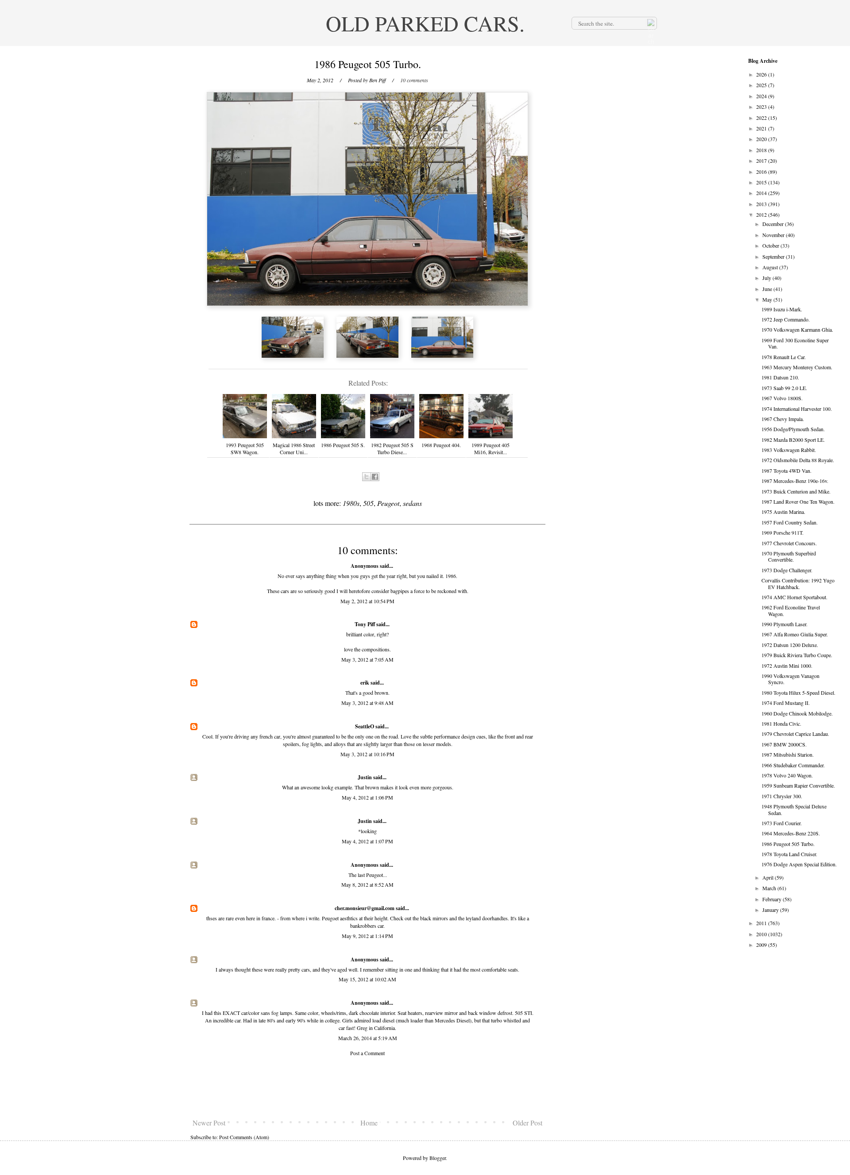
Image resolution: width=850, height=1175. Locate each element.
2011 (762, 922)
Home (369, 1122)
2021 (762, 128)
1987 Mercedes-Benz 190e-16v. (794, 480)
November (774, 234)
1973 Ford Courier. (781, 823)
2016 (762, 171)
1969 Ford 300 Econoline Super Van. (795, 343)
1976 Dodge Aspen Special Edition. (799, 864)
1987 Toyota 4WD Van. (786, 470)
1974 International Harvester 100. (796, 408)
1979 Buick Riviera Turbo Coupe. (796, 654)
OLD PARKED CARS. (425, 23)
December (773, 223)
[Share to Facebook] (375, 476)
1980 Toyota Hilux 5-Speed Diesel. (798, 692)
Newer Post (209, 1122)
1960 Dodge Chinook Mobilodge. (797, 713)
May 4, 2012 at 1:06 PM (367, 797)
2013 (762, 203)
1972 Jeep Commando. (785, 319)
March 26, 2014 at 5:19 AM (367, 1037)
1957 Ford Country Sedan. (789, 522)
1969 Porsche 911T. (782, 532)
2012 (762, 214)
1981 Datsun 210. (780, 377)
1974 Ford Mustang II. (785, 702)
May (767, 299)
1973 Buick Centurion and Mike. (796, 491)
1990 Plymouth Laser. (784, 624)
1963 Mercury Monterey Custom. (796, 367)
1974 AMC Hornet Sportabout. (794, 597)
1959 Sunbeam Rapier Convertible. (798, 785)
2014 (762, 192)
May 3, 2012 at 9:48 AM (367, 702)
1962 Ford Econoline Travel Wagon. (790, 610)
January (771, 909)
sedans (412, 503)
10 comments (414, 80)
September (774, 256)
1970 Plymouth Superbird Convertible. (788, 556)
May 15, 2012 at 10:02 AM (367, 979)
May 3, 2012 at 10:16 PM (367, 754)
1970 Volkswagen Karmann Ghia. (797, 329)
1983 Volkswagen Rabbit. (788, 449)
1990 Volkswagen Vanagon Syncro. (790, 678)
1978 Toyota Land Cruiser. (789, 853)
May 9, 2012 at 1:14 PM (367, 935)
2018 (762, 149)
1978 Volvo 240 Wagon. (787, 775)
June (767, 288)
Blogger (437, 1157)
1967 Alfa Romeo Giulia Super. (794, 634)
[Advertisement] (367, 1087)
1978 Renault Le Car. (783, 356)
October (771, 245)
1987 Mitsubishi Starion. (787, 754)
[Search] (650, 23)
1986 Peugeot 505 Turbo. (788, 843)
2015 (762, 182)
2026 (762, 74)
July (767, 277)
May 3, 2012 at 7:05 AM (367, 659)
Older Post (527, 1122)
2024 (762, 96)
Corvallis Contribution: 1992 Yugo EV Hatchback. (798, 583)
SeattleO (364, 726)
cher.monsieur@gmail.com (364, 908)
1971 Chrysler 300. (781, 796)
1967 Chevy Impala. (782, 418)
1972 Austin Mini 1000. (786, 665)
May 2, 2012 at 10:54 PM (367, 601)
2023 (762, 106)
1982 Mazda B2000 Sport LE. (793, 439)
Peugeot (388, 503)
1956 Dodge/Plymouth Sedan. (793, 428)
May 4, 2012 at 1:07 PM (367, 841)
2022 (762, 117)
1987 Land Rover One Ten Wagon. (798, 501)
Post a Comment (367, 1052)
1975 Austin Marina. (783, 511)
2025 (762, 84)
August (770, 267)
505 (368, 503)
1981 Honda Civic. (781, 723)
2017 (762, 160)
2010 (762, 934)
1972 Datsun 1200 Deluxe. (789, 644)
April (768, 877)
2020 (762, 138)
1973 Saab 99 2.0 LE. (784, 387)
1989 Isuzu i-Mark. (781, 309)
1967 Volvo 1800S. (782, 398)
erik (364, 682)
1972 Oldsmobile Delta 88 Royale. (797, 459)
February (772, 899)
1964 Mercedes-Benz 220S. (790, 833)
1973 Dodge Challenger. (786, 570)
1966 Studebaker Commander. (793, 765)
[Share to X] (366, 476)
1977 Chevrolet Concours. (789, 543)
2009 (762, 944)
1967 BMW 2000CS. (784, 744)
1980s (351, 503)
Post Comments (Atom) (244, 1137)
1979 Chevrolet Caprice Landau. (795, 733)
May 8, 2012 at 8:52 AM (367, 884)
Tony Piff (365, 624)
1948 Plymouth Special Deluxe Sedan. (794, 809)
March (769, 888)
